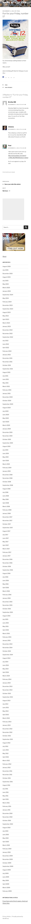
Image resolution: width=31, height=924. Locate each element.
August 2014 (6, 659)
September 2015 (8, 613)
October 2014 (7, 652)
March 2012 (6, 762)
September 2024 (8, 296)
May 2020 (6, 419)
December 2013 (7, 688)
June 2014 (6, 666)
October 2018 (7, 483)
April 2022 (6, 349)
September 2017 (8, 529)
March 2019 (6, 465)
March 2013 (6, 719)
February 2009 (7, 892)
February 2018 (7, 511)
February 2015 (7, 638)
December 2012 (7, 730)
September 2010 (8, 825)
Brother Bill (12, 103)
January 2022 (7, 356)
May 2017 (5, 543)
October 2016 (7, 568)
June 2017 (6, 539)
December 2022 (7, 331)
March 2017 (6, 550)
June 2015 (6, 624)
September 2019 (8, 444)
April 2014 (6, 673)
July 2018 (5, 493)
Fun (6, 86)
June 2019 (6, 455)
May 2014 (6, 670)
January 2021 (7, 395)
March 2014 (6, 677)
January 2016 (7, 599)
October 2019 (7, 441)
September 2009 (8, 868)
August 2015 (6, 617)
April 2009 (6, 885)
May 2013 (6, 712)
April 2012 (6, 758)
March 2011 (6, 804)
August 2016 (6, 575)
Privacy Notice (7, 918)
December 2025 (8, 275)
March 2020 (6, 426)
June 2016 (6, 582)
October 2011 (7, 779)
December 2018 (7, 476)
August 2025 (7, 278)
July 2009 (6, 875)
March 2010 (6, 846)
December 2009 (8, 857)
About (4, 258)
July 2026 (5, 271)
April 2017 (6, 546)
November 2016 (7, 564)
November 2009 (8, 861)
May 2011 (5, 797)
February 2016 (7, 596)
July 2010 (5, 832)
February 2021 (7, 391)
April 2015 (6, 631)
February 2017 (7, 553)
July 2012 (5, 748)
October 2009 (7, 864)
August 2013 (6, 702)
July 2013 (5, 705)
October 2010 (7, 822)
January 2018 (7, 515)
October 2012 (7, 737)
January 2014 (7, 684)
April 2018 (6, 504)
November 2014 (7, 649)
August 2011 (6, 786)
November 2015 (7, 606)
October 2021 (7, 366)
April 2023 (6, 321)
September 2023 (8, 310)
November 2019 (7, 437)
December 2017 (7, 518)
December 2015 (7, 603)
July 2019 (5, 451)
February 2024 (7, 303)
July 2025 (5, 282)
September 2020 (8, 405)
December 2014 (7, 645)
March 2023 (6, 324)
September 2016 (8, 571)
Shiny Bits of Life (14, 2)
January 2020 (7, 430)
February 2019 (7, 469)
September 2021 (8, 370)
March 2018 (6, 508)
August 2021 (6, 374)
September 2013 (8, 698)
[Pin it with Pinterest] (8, 78)
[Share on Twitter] (6, 78)
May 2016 (6, 585)
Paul (18, 11)
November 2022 (7, 335)
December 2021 (7, 359)
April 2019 (6, 462)
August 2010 (6, 829)
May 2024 (6, 299)
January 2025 (7, 292)
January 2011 (6, 811)
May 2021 (5, 384)
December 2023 (8, 306)
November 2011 (7, 776)
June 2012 (6, 751)
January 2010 (7, 853)
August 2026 (7, 268)
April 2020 (6, 423)
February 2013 (7, 723)
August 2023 (7, 314)
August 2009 (7, 871)
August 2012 (6, 744)
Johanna (11, 128)
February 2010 (7, 850)
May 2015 (6, 628)
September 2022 (8, 338)
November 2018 (7, 479)
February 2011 (7, 808)
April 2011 (6, 800)
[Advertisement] (13, 210)
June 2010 (6, 836)
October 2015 (7, 610)
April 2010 (6, 843)
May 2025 (6, 285)
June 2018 (6, 497)
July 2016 (5, 578)
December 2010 (7, 815)
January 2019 (7, 472)
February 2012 (7, 765)
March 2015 (6, 635)
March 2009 (6, 889)
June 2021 (6, 381)
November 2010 (7, 818)
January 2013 (7, 726)
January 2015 (7, 642)
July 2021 (5, 377)
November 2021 (7, 363)
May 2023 (6, 317)
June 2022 (6, 345)
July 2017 (5, 536)
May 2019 (6, 458)
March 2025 (6, 289)
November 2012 (7, 733)
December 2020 (8, 398)
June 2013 (6, 709)
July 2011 (5, 790)
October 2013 (7, 695)
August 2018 (6, 490)
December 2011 (7, 772)
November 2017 (7, 522)
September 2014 (8, 656)
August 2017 (6, 532)
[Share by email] (14, 78)
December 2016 (7, 561)
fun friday (8, 88)
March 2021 (6, 388)
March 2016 (6, 592)
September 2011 (8, 783)
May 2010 (6, 839)
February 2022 (7, 352)
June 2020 (6, 416)
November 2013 (7, 691)
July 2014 (5, 663)
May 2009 (6, 882)
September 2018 (8, 486)
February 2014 (7, 681)
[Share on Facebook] (3, 77)
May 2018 (6, 501)
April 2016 (6, 589)
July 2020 (5, 412)
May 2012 (5, 755)
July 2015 (5, 621)
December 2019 (7, 434)
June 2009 (6, 878)
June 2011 (6, 793)
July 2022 (5, 342)
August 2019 (6, 448)
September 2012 (8, 740)
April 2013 (6, 716)
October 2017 (7, 525)
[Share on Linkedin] (11, 78)
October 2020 (7, 402)
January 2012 (7, 769)
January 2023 (7, 328)
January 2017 (7, 557)
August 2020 (7, 409)
